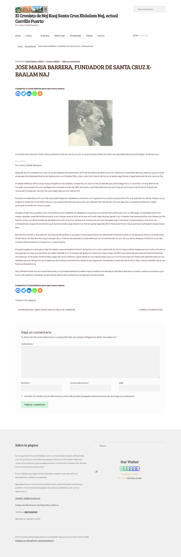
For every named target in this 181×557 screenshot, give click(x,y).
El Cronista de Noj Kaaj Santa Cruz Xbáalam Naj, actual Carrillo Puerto (66, 18)
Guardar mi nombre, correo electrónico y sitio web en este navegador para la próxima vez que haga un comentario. (79, 396)
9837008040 (30, 512)
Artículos (45, 36)
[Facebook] (18, 93)
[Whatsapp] (34, 93)
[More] (40, 93)
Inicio (18, 36)
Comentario (27, 344)
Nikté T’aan (59, 36)
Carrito (101, 36)
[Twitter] (23, 93)
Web (121, 383)
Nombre (25, 383)
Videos (89, 36)
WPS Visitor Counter (134, 478)
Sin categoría (30, 46)
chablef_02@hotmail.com (27, 498)
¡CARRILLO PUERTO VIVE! (151, 310)
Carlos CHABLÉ (53, 61)
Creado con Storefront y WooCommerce (34, 541)
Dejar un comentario (71, 61)
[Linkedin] (29, 93)
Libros (29, 36)
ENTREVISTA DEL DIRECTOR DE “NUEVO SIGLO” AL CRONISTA (46, 310)
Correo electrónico (80, 383)
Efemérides (75, 36)
